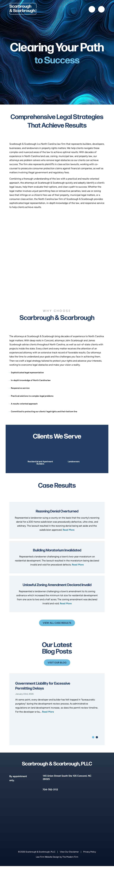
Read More (69, 529)
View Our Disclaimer (69, 852)
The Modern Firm (70, 857)
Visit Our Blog (57, 662)
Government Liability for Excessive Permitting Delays (42, 685)
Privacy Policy (89, 852)
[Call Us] (92, 9)
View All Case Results (57, 622)
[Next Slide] (92, 456)
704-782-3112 (50, 789)
